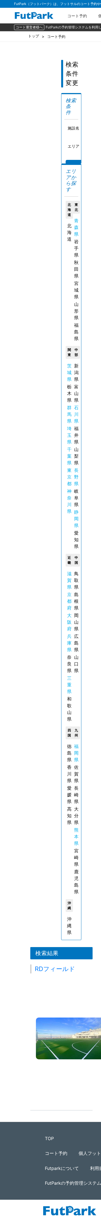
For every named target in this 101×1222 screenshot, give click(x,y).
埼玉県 (69, 435)
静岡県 (76, 518)
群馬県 (69, 414)
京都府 (69, 601)
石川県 (76, 414)
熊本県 (76, 836)
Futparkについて (62, 1168)
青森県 (76, 227)
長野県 (76, 476)
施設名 (73, 128)
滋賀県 (69, 580)
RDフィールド (55, 968)
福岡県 (76, 752)
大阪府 (69, 622)
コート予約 (77, 15)
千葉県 (69, 456)
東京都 (69, 476)
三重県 (69, 684)
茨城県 (69, 372)
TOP (49, 1138)
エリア (73, 146)
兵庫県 (69, 642)
